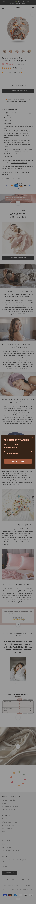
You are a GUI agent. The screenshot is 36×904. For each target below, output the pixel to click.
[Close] (32, 437)
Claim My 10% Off (18, 461)
